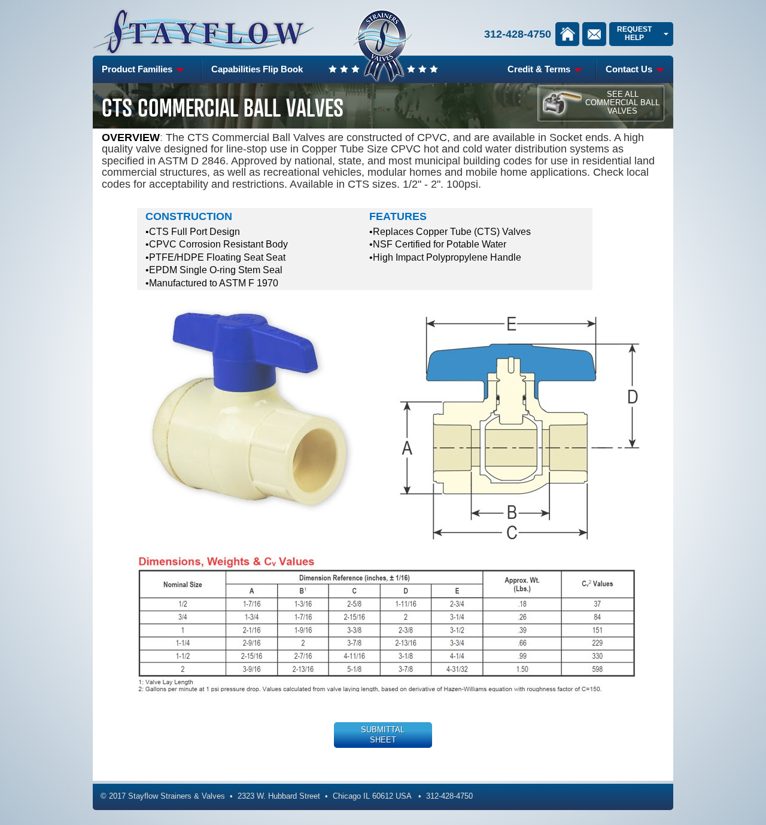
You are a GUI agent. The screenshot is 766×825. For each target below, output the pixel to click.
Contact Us (630, 69)
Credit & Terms (540, 69)
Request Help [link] (634, 33)
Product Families (138, 69)
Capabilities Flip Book (257, 69)
